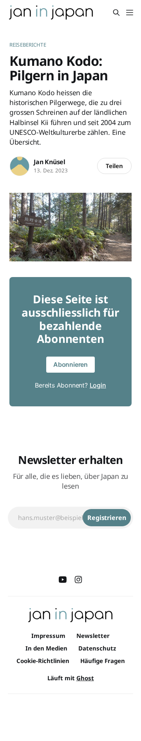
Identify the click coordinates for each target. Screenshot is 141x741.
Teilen (114, 166)
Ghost (85, 678)
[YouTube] (63, 579)
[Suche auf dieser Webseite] (116, 12)
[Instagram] (78, 579)
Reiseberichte (27, 44)
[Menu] (129, 12)
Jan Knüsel (49, 162)
